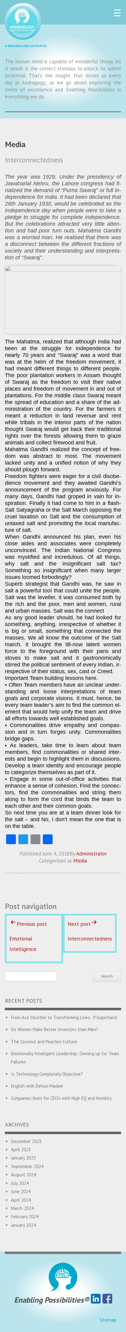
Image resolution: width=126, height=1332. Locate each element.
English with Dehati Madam (37, 1086)
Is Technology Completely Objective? (47, 1074)
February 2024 (25, 1216)
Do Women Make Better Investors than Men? (54, 1029)
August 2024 (23, 1175)
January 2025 (23, 1158)
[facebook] (107, 1300)
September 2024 (27, 1166)
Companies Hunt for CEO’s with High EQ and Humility (61, 1098)
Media (80, 860)
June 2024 (21, 1191)
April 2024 (21, 1200)
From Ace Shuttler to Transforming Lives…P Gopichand (64, 1017)
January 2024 (23, 1225)
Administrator (91, 853)
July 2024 (20, 1183)
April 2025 (21, 1149)
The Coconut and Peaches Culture (44, 1041)
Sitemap (108, 1320)
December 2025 (26, 1141)
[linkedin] (96, 1300)
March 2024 (22, 1208)
